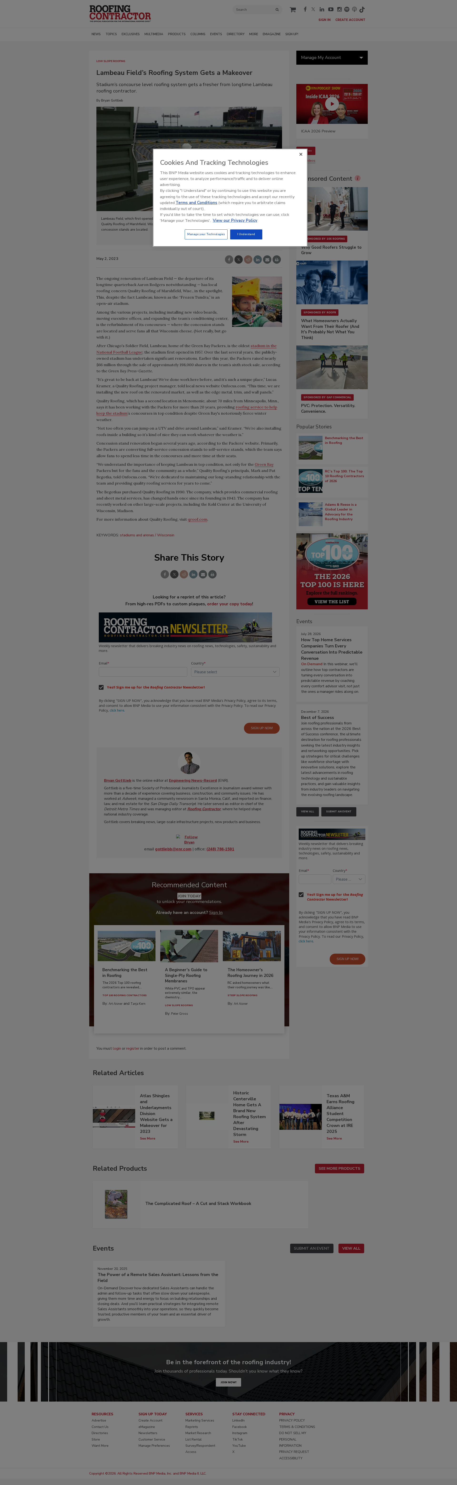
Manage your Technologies (206, 234)
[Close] (301, 154)
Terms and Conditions (196, 202)
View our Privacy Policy (235, 220)
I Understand (246, 234)
